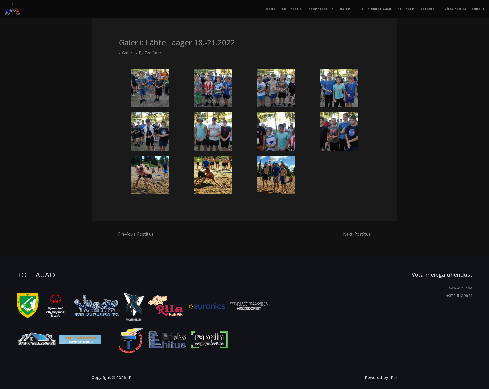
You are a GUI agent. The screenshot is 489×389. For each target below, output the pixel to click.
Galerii (346, 9)
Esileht (269, 9)
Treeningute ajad (375, 9)
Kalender (406, 9)
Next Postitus (360, 234)
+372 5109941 (459, 295)
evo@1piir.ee (460, 288)
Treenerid (429, 9)
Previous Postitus (133, 234)
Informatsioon (320, 9)
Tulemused (291, 9)
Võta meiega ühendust (465, 9)
